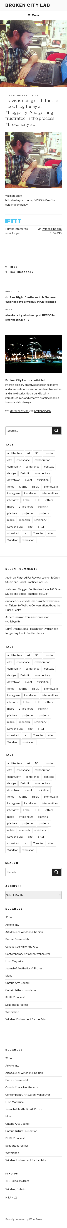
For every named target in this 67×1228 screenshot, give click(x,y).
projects (44, 513)
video (51, 533)
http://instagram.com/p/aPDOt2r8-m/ (28, 200)
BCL (13, 272)
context (49, 466)
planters (12, 513)
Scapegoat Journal (16, 1004)
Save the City (15, 526)
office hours (26, 506)
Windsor (12, 540)
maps (10, 506)
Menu (35, 15)
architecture (14, 453)
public (10, 520)
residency (40, 520)
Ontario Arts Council (17, 983)
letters (49, 500)
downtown (13, 480)
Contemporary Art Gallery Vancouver (27, 954)
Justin (33, 95)
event (28, 480)
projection (28, 513)
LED (37, 500)
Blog (14, 267)
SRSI (41, 526)
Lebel (26, 500)
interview (13, 500)
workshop (28, 540)
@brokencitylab (19, 411)
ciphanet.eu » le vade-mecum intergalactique (32, 601)
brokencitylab (42, 411)
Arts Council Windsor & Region (24, 932)
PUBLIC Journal (14, 997)
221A (8, 917)
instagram (25, 272)
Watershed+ (13, 1012)
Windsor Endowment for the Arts (25, 1019)
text (26, 533)
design (11, 473)
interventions (50, 493)
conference (32, 466)
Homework (51, 486)
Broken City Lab (27, 5)
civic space (23, 460)
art (28, 453)
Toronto (38, 533)
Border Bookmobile (17, 939)
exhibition (43, 480)
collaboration (42, 460)
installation (30, 493)
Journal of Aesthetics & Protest (24, 968)
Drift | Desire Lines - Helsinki (22, 628)
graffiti (23, 486)
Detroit (24, 473)
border (49, 453)
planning (43, 506)
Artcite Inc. (12, 924)
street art (13, 533)
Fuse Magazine (14, 961)
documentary (42, 473)
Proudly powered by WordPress (24, 1219)
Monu (8, 975)
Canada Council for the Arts (21, 946)
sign (30, 526)
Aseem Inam (13, 617)
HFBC (35, 486)
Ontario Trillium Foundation (21, 990)
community (14, 466)
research (24, 520)
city (9, 460)
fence (10, 486)
